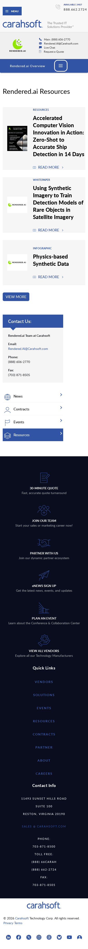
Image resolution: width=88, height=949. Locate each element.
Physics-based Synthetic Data (51, 259)
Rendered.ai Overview (27, 66)
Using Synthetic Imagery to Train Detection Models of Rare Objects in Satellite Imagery (58, 202)
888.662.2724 (75, 9)
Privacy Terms (12, 923)
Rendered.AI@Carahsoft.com (28, 348)
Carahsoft (22, 918)
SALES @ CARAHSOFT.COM (44, 826)
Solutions (44, 695)
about (44, 760)
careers (44, 773)
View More (16, 296)
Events (44, 708)
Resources (44, 721)
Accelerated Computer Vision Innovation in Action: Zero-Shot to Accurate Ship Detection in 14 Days (58, 136)
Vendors (44, 682)
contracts (44, 734)
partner (44, 747)
